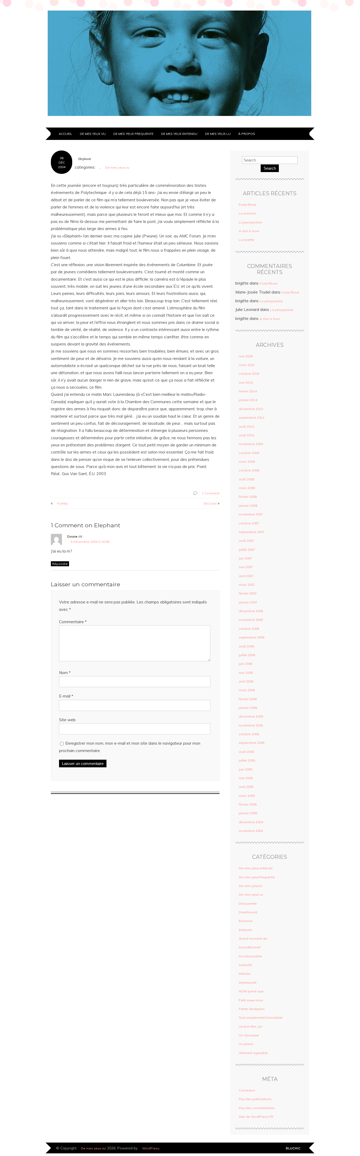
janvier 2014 (248, 400)
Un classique (249, 1035)
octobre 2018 (249, 373)
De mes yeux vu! (93, 1148)
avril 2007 (246, 576)
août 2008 (246, 479)
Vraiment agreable (253, 1053)
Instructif (245, 965)
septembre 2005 (251, 743)
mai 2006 (246, 673)
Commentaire (73, 621)
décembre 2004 (251, 822)
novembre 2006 (251, 620)
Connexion (247, 1090)
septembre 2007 (251, 532)
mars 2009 (247, 462)
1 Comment (211, 493)
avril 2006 (246, 681)
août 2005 (246, 752)
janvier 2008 (248, 506)
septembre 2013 (251, 418)
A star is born (249, 231)
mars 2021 (247, 365)
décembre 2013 (251, 409)
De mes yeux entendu (179, 134)
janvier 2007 (248, 602)
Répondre (60, 564)
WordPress (150, 1148)
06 (62, 158)
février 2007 (248, 593)
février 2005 (248, 804)
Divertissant (248, 912)
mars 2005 (247, 796)
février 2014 (248, 391)
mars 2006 (247, 690)
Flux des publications (255, 1099)
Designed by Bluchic (295, 1148)
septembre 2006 (251, 637)
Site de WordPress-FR (256, 1117)
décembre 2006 (251, 611)
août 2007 (246, 541)
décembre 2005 (251, 716)
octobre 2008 (249, 470)
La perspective (250, 222)
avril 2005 (246, 787)
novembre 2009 (251, 444)
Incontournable (250, 956)
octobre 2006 (249, 629)
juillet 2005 (247, 760)
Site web (67, 719)
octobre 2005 (249, 734)
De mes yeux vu (93, 134)
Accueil (65, 134)
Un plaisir (246, 1044)
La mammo (247, 213)
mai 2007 (246, 567)
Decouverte (248, 903)
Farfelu (62, 503)
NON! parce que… (252, 991)
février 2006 (248, 699)
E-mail (66, 696)
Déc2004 (61, 164)
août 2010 (246, 435)
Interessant (247, 982)
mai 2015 (246, 382)
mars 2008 (247, 488)
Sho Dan (210, 503)
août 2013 (246, 426)
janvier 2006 (248, 708)
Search (270, 168)
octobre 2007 (249, 523)
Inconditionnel (249, 947)
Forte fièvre (247, 205)
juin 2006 (245, 664)
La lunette (246, 240)
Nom (65, 672)
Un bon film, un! (250, 1026)
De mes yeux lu (218, 134)
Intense (244, 973)
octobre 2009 (249, 453)
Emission (246, 921)
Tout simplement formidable (261, 1018)
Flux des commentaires (257, 1108)
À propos (246, 134)
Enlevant (245, 930)
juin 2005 (245, 769)
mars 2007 (247, 585)
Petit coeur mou (251, 1000)
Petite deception (252, 1009)
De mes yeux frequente (133, 134)
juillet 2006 (247, 655)
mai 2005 (246, 778)
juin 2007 (245, 558)
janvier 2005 (248, 813)
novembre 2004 (251, 831)
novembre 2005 (251, 725)
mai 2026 (246, 356)
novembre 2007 (251, 514)
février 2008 (248, 497)
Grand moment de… (254, 938)
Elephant (84, 159)
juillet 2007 (247, 550)
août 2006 (246, 646)
